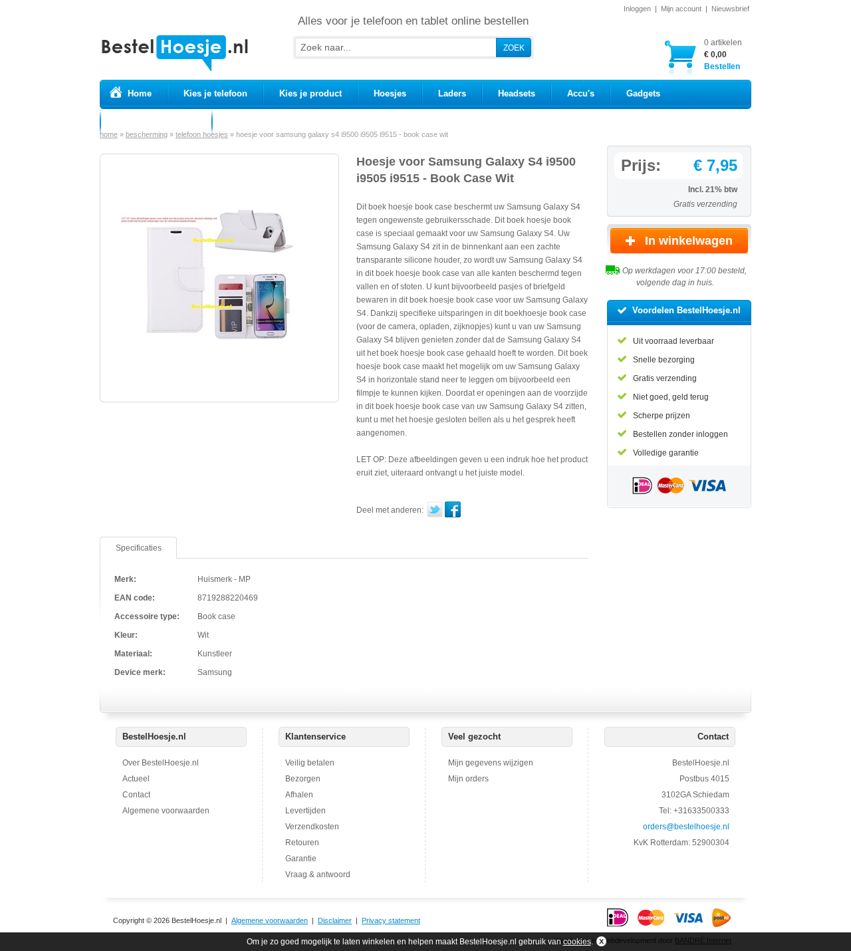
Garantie (300, 858)
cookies (577, 941)
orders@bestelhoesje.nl (686, 826)
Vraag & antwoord (317, 874)
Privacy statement (391, 920)
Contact (136, 794)
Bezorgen (302, 778)
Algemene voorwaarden (165, 810)
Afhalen (299, 794)
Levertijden (305, 810)
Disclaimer (335, 920)
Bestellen (723, 54)
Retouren (302, 842)
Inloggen (637, 9)
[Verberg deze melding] (600, 941)
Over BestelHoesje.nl (160, 762)
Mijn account (681, 9)
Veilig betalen (309, 762)
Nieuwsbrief (730, 9)
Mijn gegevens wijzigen (490, 762)
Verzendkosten (312, 826)
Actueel (136, 778)
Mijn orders (468, 778)
